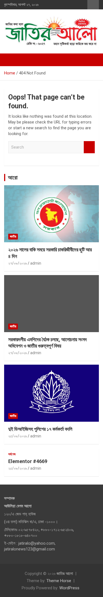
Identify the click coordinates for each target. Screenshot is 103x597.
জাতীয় (13, 236)
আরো (13, 177)
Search (89, 147)
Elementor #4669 (27, 461)
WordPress (69, 587)
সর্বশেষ (11, 454)
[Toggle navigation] (11, 59)
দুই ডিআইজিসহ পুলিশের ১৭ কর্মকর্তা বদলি (40, 429)
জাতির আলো (65, 573)
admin (35, 263)
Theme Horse (58, 580)
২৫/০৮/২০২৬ (17, 436)
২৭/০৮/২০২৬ (17, 263)
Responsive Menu (93, 4)
